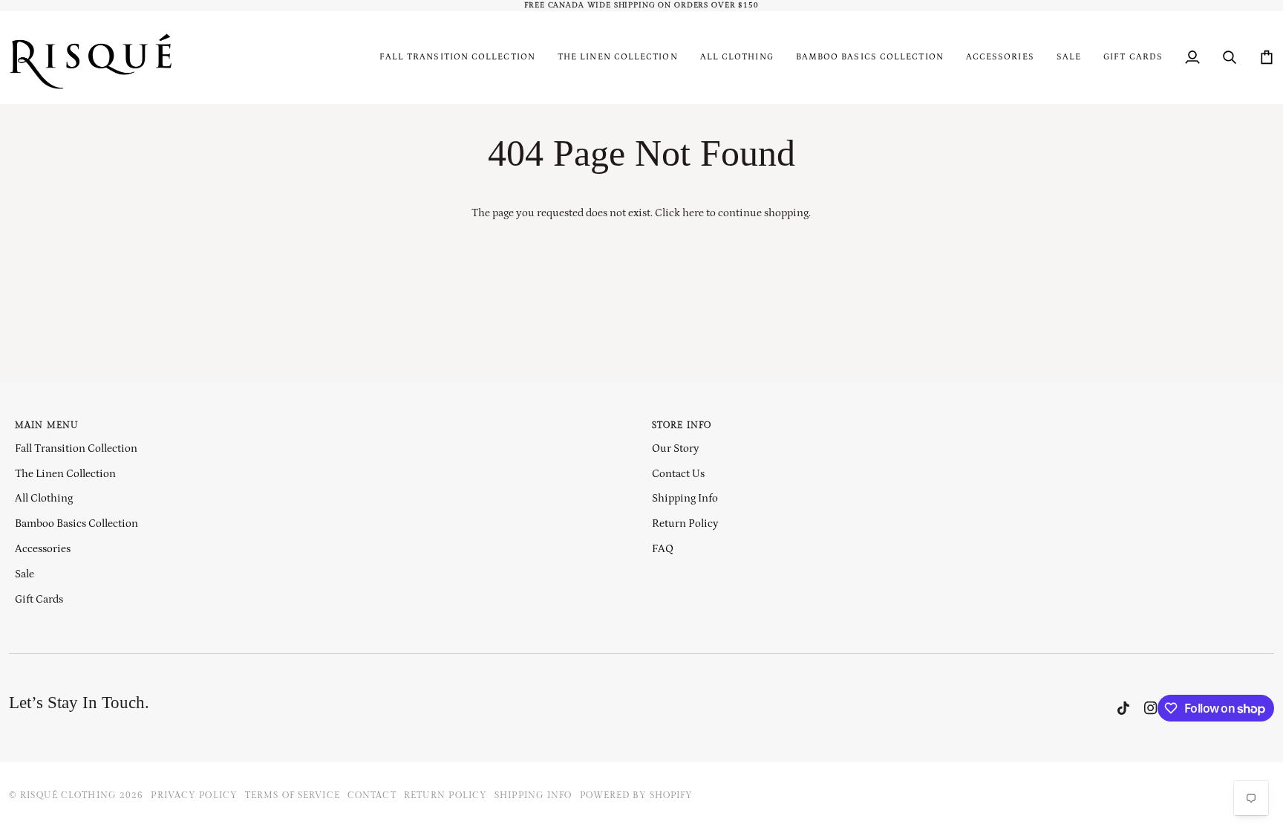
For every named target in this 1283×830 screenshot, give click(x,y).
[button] (737, 57)
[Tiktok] (1123, 708)
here (693, 213)
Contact (371, 795)
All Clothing (44, 498)
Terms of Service (292, 795)
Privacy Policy (194, 795)
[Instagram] (1151, 708)
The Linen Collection (65, 473)
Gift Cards (39, 599)
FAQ (662, 548)
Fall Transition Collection (76, 448)
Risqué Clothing (68, 795)
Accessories (43, 548)
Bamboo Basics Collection (76, 523)
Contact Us (678, 473)
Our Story (675, 448)
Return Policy (685, 523)
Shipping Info (685, 498)
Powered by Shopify (636, 795)
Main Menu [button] (47, 425)
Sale (24, 574)
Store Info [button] (681, 425)
